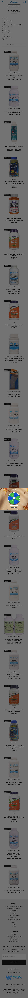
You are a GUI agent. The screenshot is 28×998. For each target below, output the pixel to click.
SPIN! (14, 507)
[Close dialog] (27, 489)
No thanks (14, 508)
